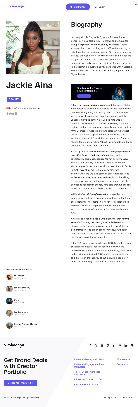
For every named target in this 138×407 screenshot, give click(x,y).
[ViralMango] (16, 5)
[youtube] (120, 345)
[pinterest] (108, 345)
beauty (14, 99)
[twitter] (96, 345)
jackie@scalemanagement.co (24, 108)
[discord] (131, 345)
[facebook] (90, 345)
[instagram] (102, 345)
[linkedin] (125, 345)
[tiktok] (114, 345)
